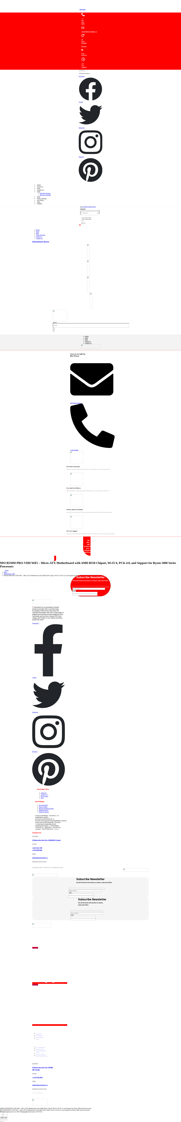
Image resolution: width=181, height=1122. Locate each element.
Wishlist (39, 203)
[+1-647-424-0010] (92, 447)
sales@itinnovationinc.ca (84, 73)
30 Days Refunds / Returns (40, 241)
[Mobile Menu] (81, 226)
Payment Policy (43, 805)
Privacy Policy (43, 807)
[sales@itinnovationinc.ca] (91, 400)
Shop (38, 188)
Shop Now (82, 9)
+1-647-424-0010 (74, 450)
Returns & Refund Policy (46, 808)
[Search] (99, 212)
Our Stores (40, 200)
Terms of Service (44, 812)
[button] (82, 209)
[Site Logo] (88, 207)
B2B (38, 191)
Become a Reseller (45, 195)
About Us (40, 186)
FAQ (42, 798)
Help (38, 202)
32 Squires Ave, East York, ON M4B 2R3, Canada (46, 840)
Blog (38, 197)
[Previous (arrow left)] (1, 1121)
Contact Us (40, 190)
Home (39, 185)
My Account (44, 796)
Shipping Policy (43, 810)
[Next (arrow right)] (2, 1121)
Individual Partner (45, 193)
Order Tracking (42, 198)
